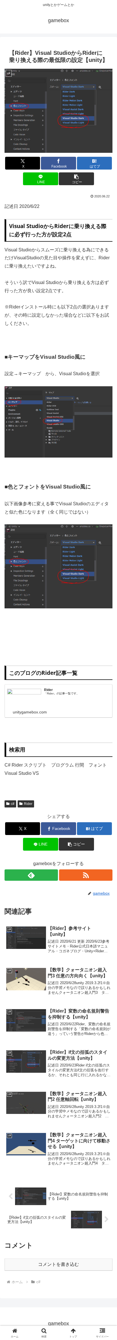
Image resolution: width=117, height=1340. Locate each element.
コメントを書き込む (58, 1264)
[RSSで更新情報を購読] (85, 875)
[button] (76, 178)
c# (12, 804)
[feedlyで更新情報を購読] (31, 875)
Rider (28, 804)
